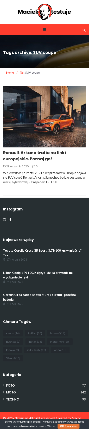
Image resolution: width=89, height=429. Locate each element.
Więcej (51, 426)
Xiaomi (13, 358)
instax (35, 341)
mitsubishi (36, 350)
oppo (60, 350)
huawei (57, 333)
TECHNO (12, 399)
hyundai (13, 341)
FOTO (10, 385)
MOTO (13, 145)
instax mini (60, 341)
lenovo (12, 350)
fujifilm (35, 333)
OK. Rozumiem (68, 426)
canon (13, 333)
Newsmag (21, 418)
